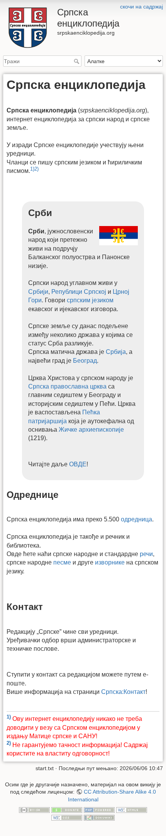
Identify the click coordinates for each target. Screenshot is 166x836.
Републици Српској (78, 291)
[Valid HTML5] (131, 809)
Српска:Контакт (123, 692)
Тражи (77, 61)
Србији (38, 291)
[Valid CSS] (66, 817)
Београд (85, 360)
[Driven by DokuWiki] (99, 817)
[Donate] (66, 809)
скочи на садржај (141, 6)
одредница (136, 519)
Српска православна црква (67, 386)
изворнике (110, 562)
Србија (116, 351)
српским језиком (90, 300)
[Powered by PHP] (99, 809)
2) (36, 169)
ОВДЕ (77, 464)
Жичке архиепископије (91, 429)
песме (62, 562)
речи (146, 554)
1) (32, 169)
